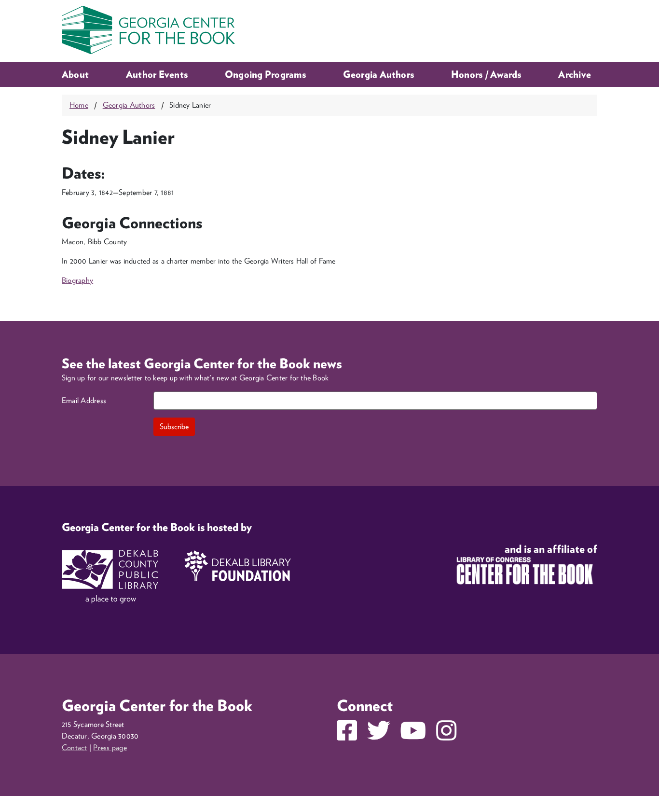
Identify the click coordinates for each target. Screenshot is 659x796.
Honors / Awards (486, 74)
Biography (77, 280)
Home (78, 105)
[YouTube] (413, 736)
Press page (109, 747)
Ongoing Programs (265, 74)
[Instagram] (446, 736)
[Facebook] (347, 736)
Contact (74, 747)
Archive (574, 74)
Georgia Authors (378, 74)
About (75, 74)
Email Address (84, 400)
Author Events (157, 74)
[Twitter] (378, 736)
